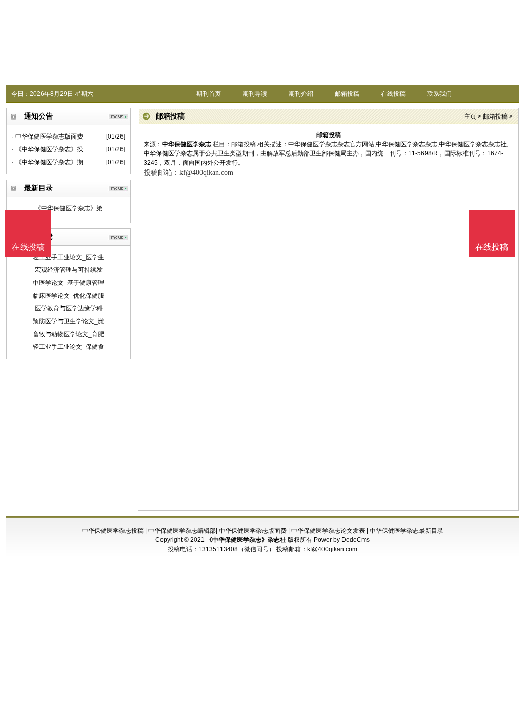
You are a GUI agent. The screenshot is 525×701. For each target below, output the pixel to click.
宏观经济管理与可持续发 (69, 270)
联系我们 (439, 94)
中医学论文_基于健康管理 (68, 282)
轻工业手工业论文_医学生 (68, 257)
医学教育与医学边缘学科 (69, 308)
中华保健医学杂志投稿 (113, 530)
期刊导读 (255, 94)
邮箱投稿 (347, 94)
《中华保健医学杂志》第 (69, 208)
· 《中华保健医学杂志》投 (47, 149)
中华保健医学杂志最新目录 (406, 530)
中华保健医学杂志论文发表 (328, 530)
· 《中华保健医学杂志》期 (47, 162)
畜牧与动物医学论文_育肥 (68, 334)
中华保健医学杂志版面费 (253, 530)
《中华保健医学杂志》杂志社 (246, 539)
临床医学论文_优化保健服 (68, 295)
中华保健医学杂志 (186, 144)
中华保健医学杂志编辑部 (182, 530)
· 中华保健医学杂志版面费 (47, 136)
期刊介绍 (301, 94)
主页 (470, 116)
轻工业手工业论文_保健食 (68, 346)
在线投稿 (393, 94)
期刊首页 (208, 94)
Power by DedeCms (342, 539)
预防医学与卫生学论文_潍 (68, 321)
